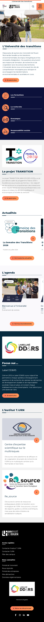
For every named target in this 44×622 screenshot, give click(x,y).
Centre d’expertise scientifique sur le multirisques (15, 448)
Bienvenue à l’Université (14, 306)
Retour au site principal (23, 608)
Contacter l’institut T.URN (11, 548)
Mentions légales (22, 599)
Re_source (11, 496)
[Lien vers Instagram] (20, 615)
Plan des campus (8, 554)
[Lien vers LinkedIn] (24, 615)
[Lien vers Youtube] (28, 615)
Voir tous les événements (23, 324)
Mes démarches (8, 574)
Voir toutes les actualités (23, 258)
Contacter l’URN (8, 551)
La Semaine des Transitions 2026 (17, 243)
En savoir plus (12, 80)
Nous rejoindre (7, 568)
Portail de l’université (10, 565)
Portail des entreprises (10, 571)
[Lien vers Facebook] (16, 615)
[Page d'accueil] (11, 6)
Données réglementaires (11, 577)
